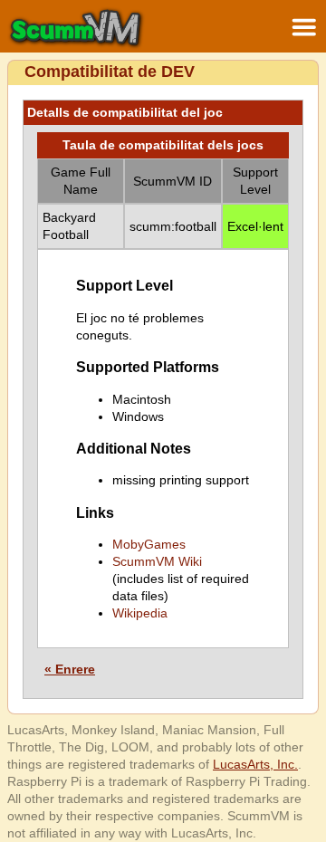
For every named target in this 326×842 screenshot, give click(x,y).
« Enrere (69, 669)
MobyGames (149, 544)
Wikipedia (140, 613)
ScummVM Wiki (157, 561)
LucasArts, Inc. (255, 764)
